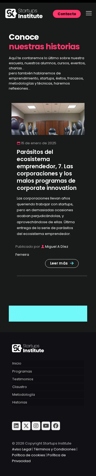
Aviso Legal (21, 449)
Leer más (59, 263)
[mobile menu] (88, 13)
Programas (22, 371)
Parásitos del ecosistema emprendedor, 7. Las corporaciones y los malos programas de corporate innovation (47, 170)
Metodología (23, 394)
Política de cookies (28, 455)
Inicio (16, 363)
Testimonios (22, 379)
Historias (19, 402)
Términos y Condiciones (55, 449)
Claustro (19, 386)
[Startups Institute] (48, 13)
